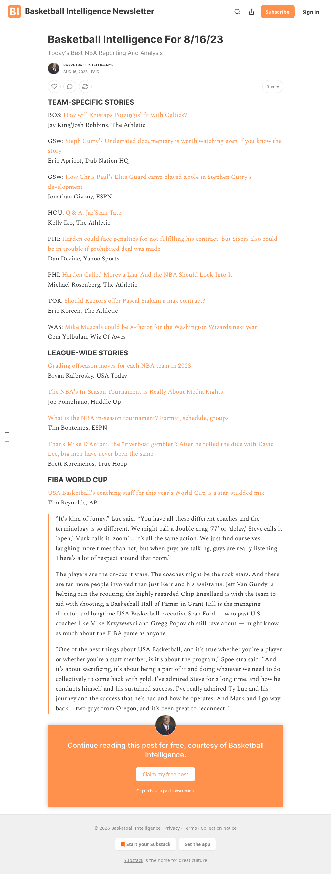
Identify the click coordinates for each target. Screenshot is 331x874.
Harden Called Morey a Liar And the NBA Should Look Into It (147, 274)
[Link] (39, 102)
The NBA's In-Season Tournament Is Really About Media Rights (135, 392)
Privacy (172, 828)
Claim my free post (165, 774)
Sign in (311, 11)
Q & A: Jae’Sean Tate (93, 213)
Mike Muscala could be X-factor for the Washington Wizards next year (161, 327)
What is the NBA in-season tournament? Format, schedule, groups (138, 418)
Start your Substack (148, 844)
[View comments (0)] (69, 86)
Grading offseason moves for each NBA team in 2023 (119, 366)
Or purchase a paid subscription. (165, 791)
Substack (133, 860)
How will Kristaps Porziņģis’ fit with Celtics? (125, 115)
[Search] (237, 11)
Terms (190, 828)
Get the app (197, 844)
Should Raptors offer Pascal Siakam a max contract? (134, 301)
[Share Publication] (251, 11)
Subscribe (278, 11)
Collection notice (219, 828)
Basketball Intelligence (88, 65)
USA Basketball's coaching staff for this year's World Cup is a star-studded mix (156, 493)
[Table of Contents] (7, 437)
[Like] (54, 86)
